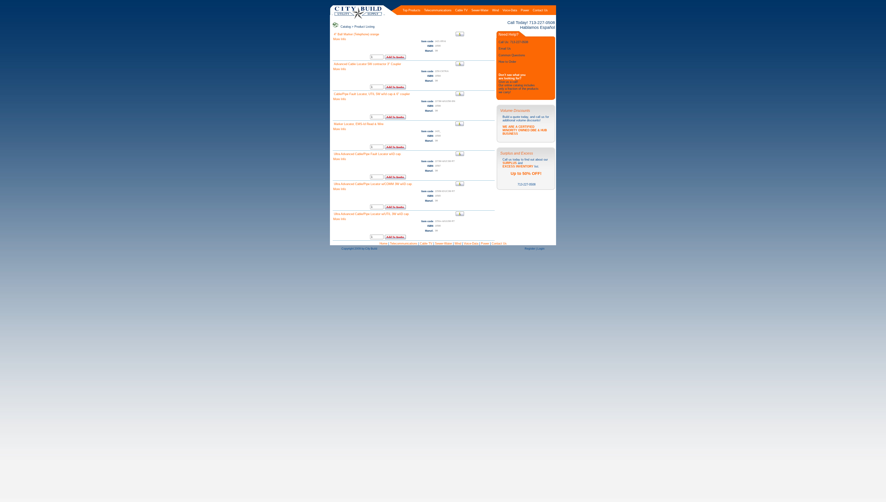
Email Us (505, 48)
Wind (458, 243)
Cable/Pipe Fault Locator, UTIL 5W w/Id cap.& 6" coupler (372, 94)
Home (384, 243)
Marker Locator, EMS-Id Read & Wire (358, 124)
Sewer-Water (443, 243)
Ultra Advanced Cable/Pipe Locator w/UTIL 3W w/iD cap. (372, 214)
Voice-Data (471, 243)
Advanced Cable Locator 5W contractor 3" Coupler (367, 64)
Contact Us (499, 243)
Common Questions (512, 55)
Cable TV (426, 243)
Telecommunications (403, 243)
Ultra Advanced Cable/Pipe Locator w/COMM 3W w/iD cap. (373, 184)
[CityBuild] (358, 19)
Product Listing (364, 26)
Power (485, 243)
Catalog (346, 26)
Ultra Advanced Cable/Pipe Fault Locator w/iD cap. (367, 154)
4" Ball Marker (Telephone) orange (356, 34)
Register (530, 248)
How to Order (507, 61)
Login (541, 248)
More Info (339, 39)
